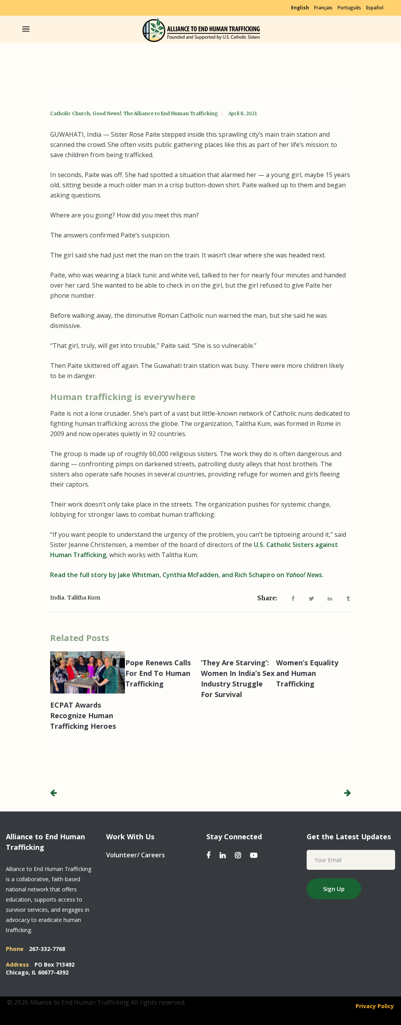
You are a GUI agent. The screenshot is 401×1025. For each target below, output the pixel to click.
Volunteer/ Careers (135, 855)
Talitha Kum (83, 597)
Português (349, 7)
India (57, 597)
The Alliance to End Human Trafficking (170, 113)
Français (323, 7)
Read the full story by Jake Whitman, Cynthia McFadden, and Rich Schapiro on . (186, 574)
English (300, 7)
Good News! (106, 113)
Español (374, 7)
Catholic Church (70, 113)
